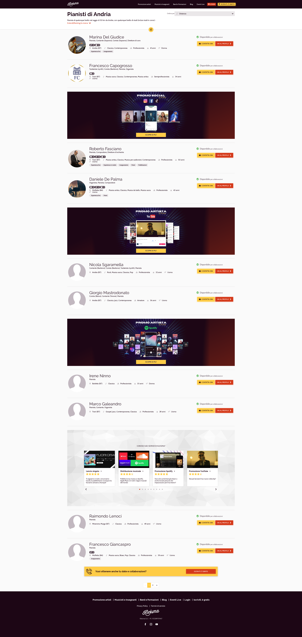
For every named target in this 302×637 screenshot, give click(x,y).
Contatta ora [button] (207, 44)
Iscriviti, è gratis (228, 4)
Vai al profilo (223, 44)
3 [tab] (145, 489)
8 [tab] (159, 489)
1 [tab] (139, 489)
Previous (86, 489)
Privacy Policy (142, 606)
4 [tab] (148, 489)
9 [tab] (162, 489)
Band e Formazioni (149, 600)
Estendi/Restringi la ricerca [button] (77, 23)
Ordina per (170, 13)
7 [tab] (156, 489)
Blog (164, 600)
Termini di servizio (158, 606)
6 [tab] (153, 489)
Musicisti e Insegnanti (126, 600)
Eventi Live (175, 600)
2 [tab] (142, 489)
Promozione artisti (102, 600)
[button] (204, 13)
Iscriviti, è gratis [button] (201, 571)
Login (212, 4)
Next (216, 489)
